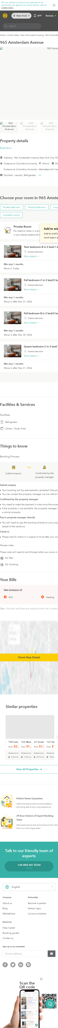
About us (7, 903)
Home (2, 35)
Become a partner (37, 903)
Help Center (9, 927)
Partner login (34, 908)
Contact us (8, 938)
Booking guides (11, 933)
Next (57, 738)
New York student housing (32, 35)
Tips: (3, 608)
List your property (37, 913)
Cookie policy (7, 7)
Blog (5, 908)
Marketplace (9, 913)
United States (13, 35)
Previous (1, 738)
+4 (39, 175)
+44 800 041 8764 (29, 864)
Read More (5, 148)
